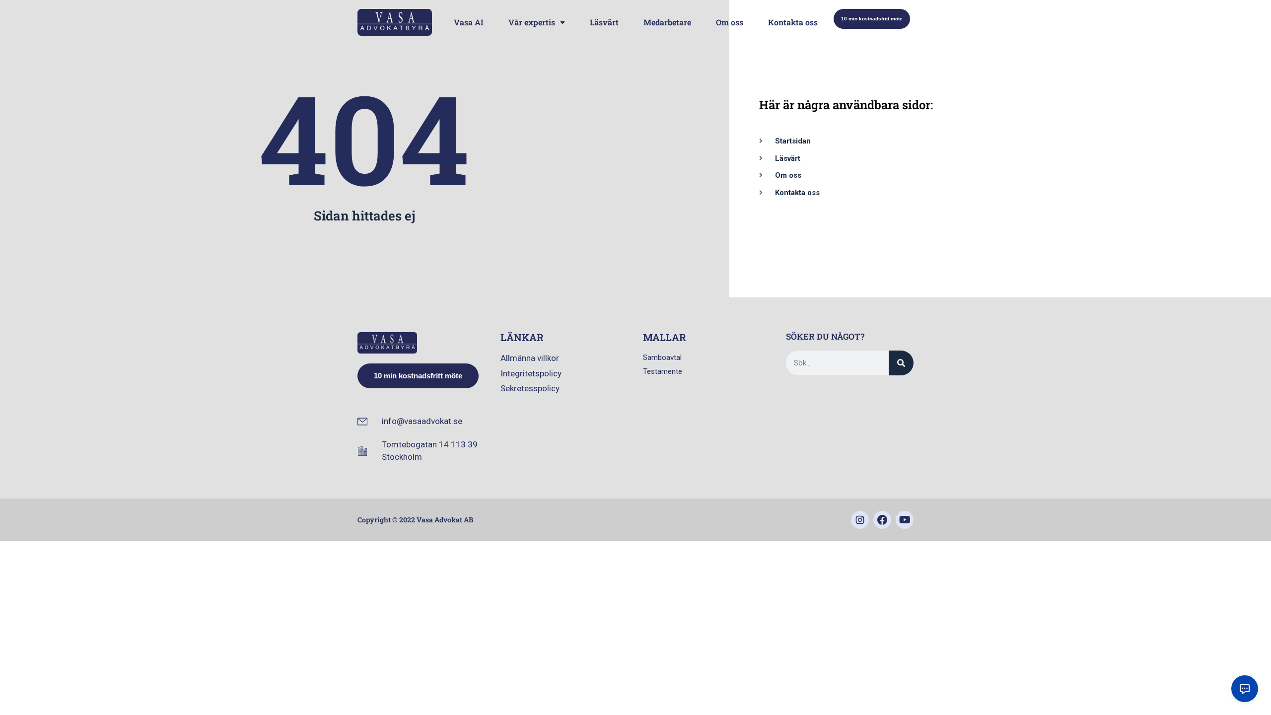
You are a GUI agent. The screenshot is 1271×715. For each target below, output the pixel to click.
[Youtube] (905, 520)
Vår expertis (531, 22)
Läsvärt (604, 22)
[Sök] (901, 363)
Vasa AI (469, 22)
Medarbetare (667, 22)
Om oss (729, 22)
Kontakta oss (793, 22)
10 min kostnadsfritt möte (872, 18)
